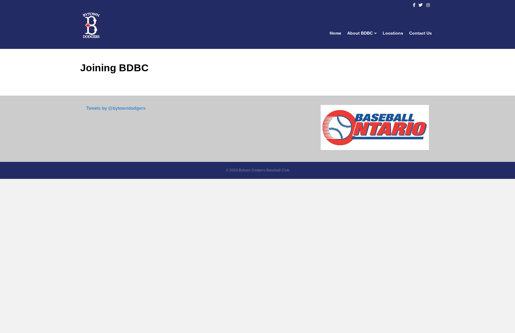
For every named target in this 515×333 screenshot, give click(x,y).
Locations (393, 33)
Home (335, 33)
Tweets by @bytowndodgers (115, 108)
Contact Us (420, 33)
